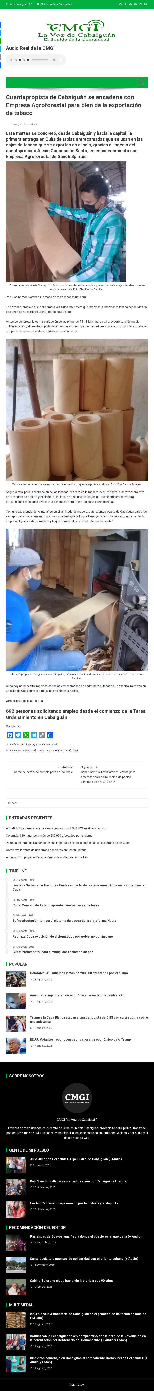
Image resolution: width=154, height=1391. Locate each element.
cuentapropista (21, 150)
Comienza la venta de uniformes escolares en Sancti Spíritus (46, 850)
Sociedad (52, 744)
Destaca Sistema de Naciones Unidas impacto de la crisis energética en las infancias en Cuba (68, 843)
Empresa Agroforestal (66, 750)
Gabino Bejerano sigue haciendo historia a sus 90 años (71, 1281)
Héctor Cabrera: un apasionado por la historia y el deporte (74, 1203)
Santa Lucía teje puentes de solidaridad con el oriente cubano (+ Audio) (84, 1259)
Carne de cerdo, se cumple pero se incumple (43, 769)
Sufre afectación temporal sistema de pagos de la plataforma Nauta (64, 921)
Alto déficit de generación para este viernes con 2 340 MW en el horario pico (56, 828)
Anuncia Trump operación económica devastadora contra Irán (47, 857)
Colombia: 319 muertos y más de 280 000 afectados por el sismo (49, 835)
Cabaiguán (28, 744)
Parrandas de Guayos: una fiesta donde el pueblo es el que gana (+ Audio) (86, 1236)
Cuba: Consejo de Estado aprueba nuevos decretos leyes (56, 905)
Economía (40, 744)
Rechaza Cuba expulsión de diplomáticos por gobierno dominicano (63, 936)
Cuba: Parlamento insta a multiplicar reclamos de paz (53, 952)
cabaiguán (31, 750)
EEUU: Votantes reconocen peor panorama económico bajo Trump (80, 1039)
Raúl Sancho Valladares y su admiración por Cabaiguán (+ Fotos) (78, 1181)
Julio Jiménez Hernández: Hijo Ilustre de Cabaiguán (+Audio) (76, 1159)
